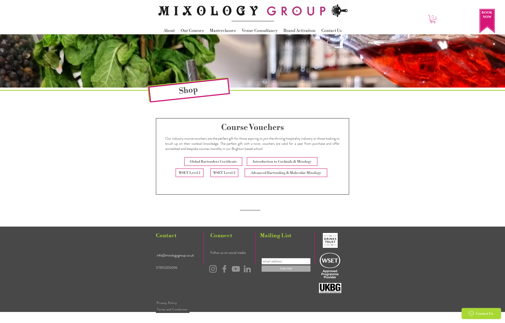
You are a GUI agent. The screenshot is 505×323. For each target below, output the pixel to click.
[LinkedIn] (247, 269)
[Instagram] (213, 269)
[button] (433, 19)
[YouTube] (236, 269)
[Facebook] (224, 269)
